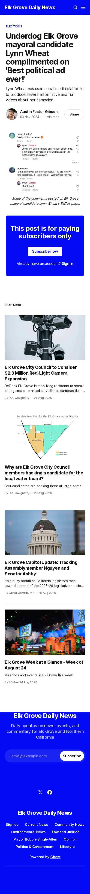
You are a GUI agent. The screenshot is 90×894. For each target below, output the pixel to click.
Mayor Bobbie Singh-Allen (35, 839)
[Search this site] (75, 7)
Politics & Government (35, 846)
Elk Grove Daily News (30, 7)
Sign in (68, 263)
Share (74, 114)
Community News (69, 824)
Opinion (70, 839)
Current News (36, 824)
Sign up (12, 824)
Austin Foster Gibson (39, 111)
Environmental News (28, 832)
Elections (14, 26)
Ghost (55, 857)
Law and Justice (65, 832)
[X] (40, 792)
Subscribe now (45, 251)
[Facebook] (49, 792)
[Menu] (83, 7)
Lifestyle (67, 846)
